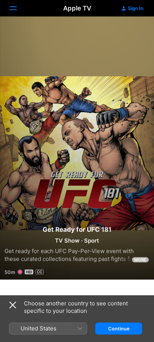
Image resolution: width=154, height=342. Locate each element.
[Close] (12, 305)
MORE (140, 259)
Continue (119, 329)
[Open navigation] (17, 8)
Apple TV (77, 8)
